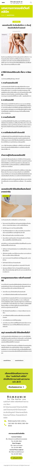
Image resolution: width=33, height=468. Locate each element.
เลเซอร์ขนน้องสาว (19, 360)
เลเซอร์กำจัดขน (10, 15)
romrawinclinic (16, 31)
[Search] (31, 2)
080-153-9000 (16, 423)
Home (2, 15)
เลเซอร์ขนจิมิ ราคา (27, 96)
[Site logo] (16, 2)
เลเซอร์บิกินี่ (20, 268)
